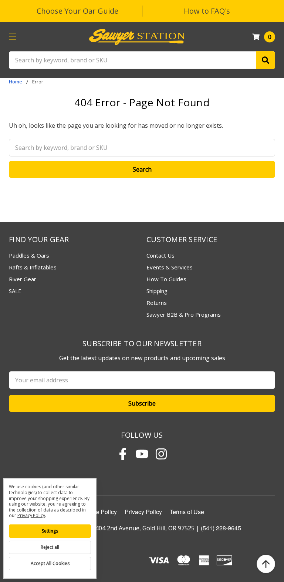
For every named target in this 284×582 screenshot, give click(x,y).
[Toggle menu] (12, 37)
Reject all (50, 547)
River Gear (22, 279)
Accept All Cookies (50, 563)
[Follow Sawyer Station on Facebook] (122, 454)
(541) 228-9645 (221, 528)
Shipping (157, 291)
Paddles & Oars (29, 255)
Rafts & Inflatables (33, 267)
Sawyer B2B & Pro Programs (183, 314)
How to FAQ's (207, 11)
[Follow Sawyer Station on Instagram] (161, 454)
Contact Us (160, 255)
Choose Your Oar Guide (77, 11)
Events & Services (169, 267)
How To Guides (166, 279)
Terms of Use (187, 511)
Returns (156, 302)
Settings (50, 531)
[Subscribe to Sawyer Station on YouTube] (142, 454)
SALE (15, 291)
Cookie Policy (98, 511)
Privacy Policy (143, 511)
